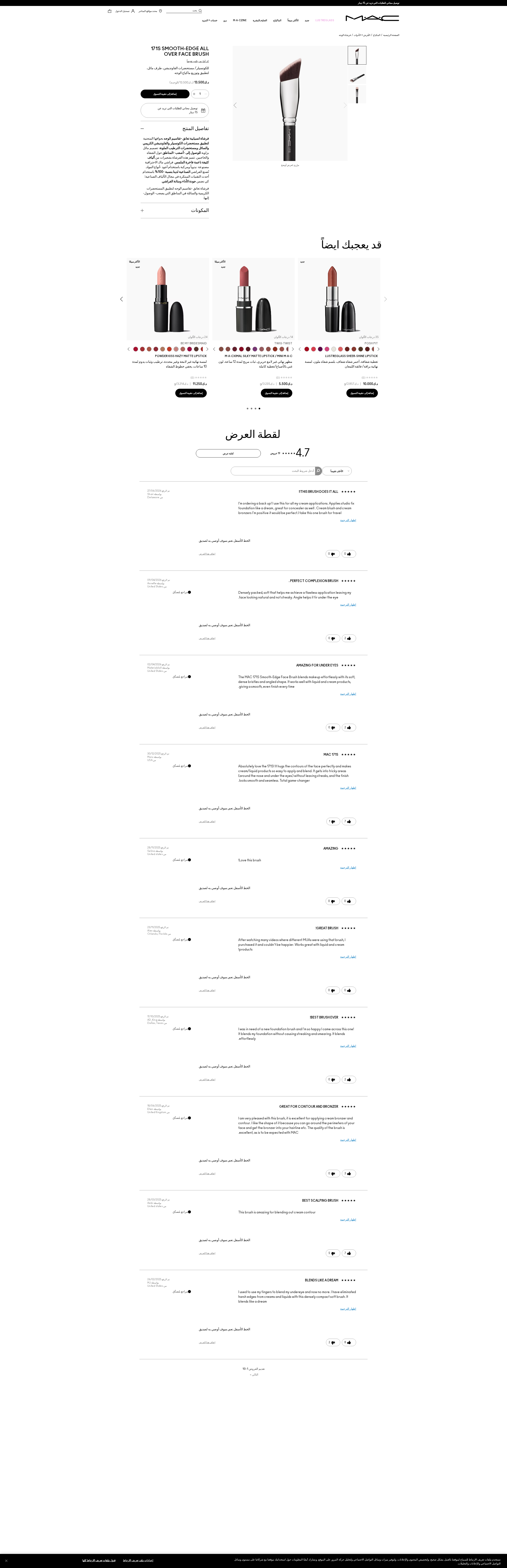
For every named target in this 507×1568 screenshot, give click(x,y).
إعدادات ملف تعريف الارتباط (138, 1560)
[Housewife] (367, 349)
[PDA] (347, 349)
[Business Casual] (353, 349)
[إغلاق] (6, 1560)
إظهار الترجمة (348, 520)
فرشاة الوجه (345, 35)
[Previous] (377, 349)
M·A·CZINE (240, 20)
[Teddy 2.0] (182, 349)
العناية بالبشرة (260, 20)
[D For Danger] (234, 349)
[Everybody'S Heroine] (254, 349)
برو (225, 20)
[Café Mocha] (281, 349)
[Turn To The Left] (196, 349)
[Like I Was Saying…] (340, 349)
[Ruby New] (135, 349)
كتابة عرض (228, 453)
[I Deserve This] (360, 349)
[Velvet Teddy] (268, 349)
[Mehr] (261, 349)
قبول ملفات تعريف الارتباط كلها (98, 1560)
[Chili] (275, 349)
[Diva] (248, 349)
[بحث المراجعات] (318, 471)
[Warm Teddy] (221, 349)
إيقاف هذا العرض (207, 554)
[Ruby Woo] (241, 349)
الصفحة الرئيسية (391, 35)
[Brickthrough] (142, 349)
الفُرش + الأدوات (362, 35)
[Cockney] (306, 349)
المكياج (376, 35)
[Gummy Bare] (313, 349)
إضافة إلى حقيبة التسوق (165, 94)
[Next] (300, 349)
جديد (307, 20)
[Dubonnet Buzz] (155, 349)
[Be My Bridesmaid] (176, 349)
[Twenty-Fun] (189, 349)
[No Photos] (327, 349)
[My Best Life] (169, 349)
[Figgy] (320, 349)
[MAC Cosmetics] (372, 18)
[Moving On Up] (149, 349)
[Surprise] (333, 349)
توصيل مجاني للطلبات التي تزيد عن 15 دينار (378, 3)
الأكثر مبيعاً (293, 20)
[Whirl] (228, 349)
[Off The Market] (162, 349)
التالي (254, 1374)
